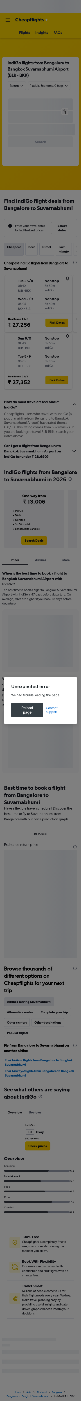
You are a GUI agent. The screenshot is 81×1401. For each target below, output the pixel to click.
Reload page (27, 709)
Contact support (52, 710)
